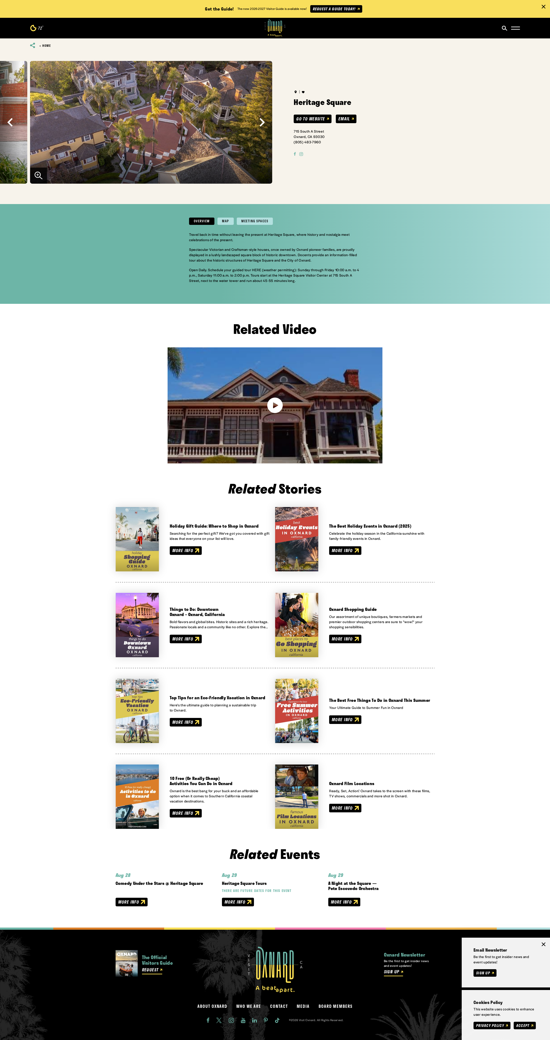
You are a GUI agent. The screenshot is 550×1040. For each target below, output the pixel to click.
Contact (279, 1006)
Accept (522, 1025)
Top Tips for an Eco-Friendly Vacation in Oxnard (217, 697)
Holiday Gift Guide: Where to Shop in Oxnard (214, 525)
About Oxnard (212, 1006)
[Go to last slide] (10, 122)
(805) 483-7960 (307, 141)
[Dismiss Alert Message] (543, 6)
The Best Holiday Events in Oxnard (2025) (370, 525)
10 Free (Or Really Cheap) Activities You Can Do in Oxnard (201, 781)
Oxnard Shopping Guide (353, 609)
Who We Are (248, 1006)
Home (46, 45)
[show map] (295, 92)
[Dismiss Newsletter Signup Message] (543, 944)
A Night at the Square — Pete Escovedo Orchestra (353, 886)
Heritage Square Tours (244, 883)
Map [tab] (225, 221)
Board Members (336, 1006)
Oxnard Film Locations (351, 783)
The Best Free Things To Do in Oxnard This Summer (379, 700)
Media (303, 1006)
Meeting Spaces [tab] (254, 221)
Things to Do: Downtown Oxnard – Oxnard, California (197, 612)
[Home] (275, 28)
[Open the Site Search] (504, 28)
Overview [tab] (202, 221)
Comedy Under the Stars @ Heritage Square (159, 883)
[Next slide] (262, 122)
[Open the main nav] (515, 28)
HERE (256, 269)
